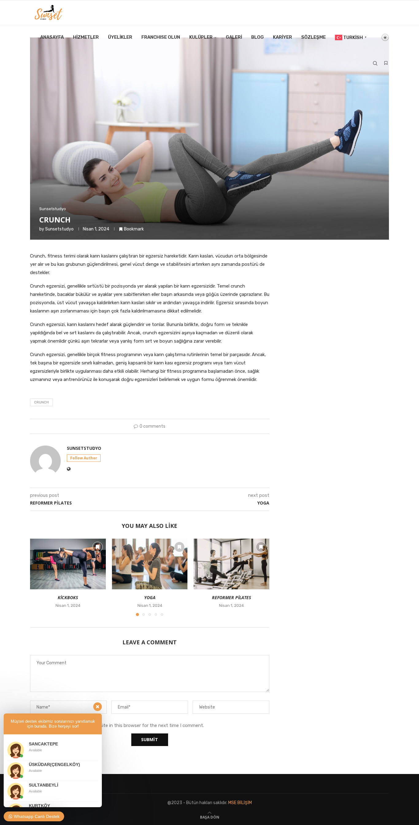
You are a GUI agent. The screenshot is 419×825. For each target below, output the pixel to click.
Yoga (149, 598)
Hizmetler (86, 37)
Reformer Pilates (231, 598)
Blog (257, 37)
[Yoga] (150, 564)
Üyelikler (120, 37)
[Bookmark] (386, 63)
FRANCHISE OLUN (160, 37)
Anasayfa (52, 37)
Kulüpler (201, 37)
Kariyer (282, 37)
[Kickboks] (68, 564)
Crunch (41, 402)
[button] (38, 577)
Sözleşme (313, 37)
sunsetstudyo (59, 229)
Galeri (234, 37)
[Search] (375, 63)
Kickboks (68, 598)
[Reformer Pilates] (231, 564)
